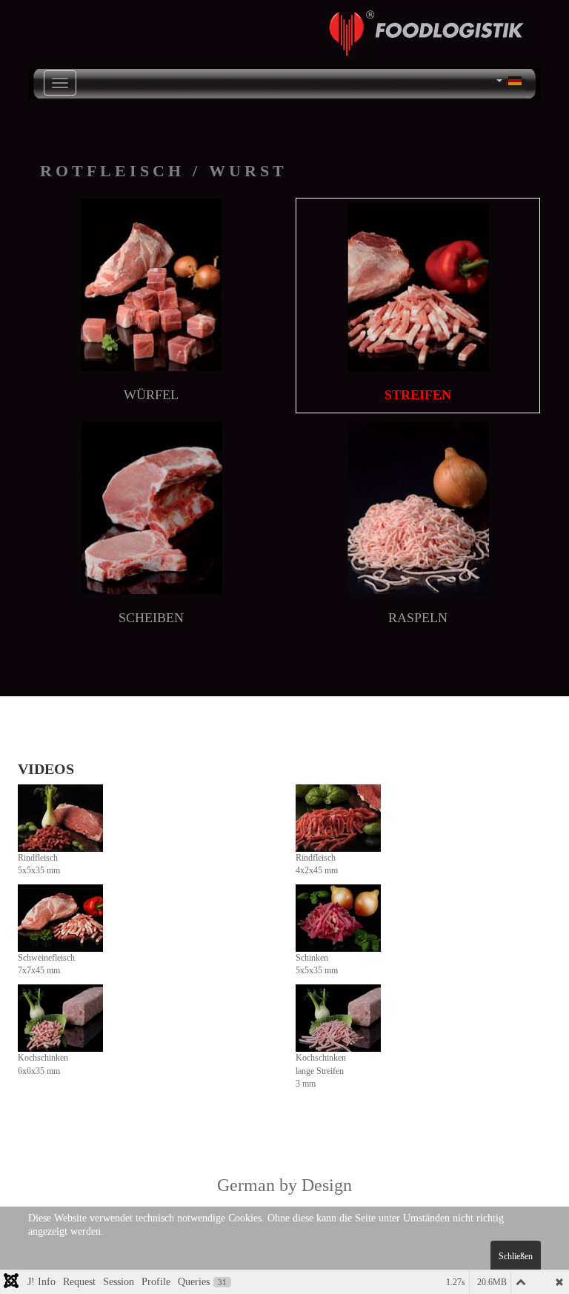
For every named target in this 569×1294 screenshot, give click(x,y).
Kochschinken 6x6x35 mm (43, 1064)
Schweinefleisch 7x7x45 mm (46, 964)
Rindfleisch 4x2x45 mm (317, 864)
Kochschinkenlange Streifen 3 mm (321, 1070)
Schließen (516, 1256)
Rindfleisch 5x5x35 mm (39, 864)
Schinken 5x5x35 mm (317, 964)
